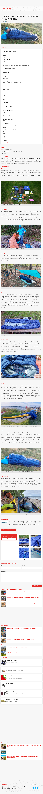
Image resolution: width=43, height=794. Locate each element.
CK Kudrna (23, 786)
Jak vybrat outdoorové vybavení (14, 589)
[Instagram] (35, 788)
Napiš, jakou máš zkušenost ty (8, 529)
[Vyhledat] (38, 9)
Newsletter (24, 784)
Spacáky (21, 13)
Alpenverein (14, 788)
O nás (13, 784)
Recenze (7, 13)
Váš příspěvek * (3, 571)
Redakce (13, 786)
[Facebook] (33, 788)
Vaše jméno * (3, 565)
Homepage (2, 13)
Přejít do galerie (9, 538)
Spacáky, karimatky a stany (14, 13)
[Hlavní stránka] (6, 8)
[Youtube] (38, 788)
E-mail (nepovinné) (25, 565)
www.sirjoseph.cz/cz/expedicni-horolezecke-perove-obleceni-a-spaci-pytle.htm (19, 142)
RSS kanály (34, 784)
